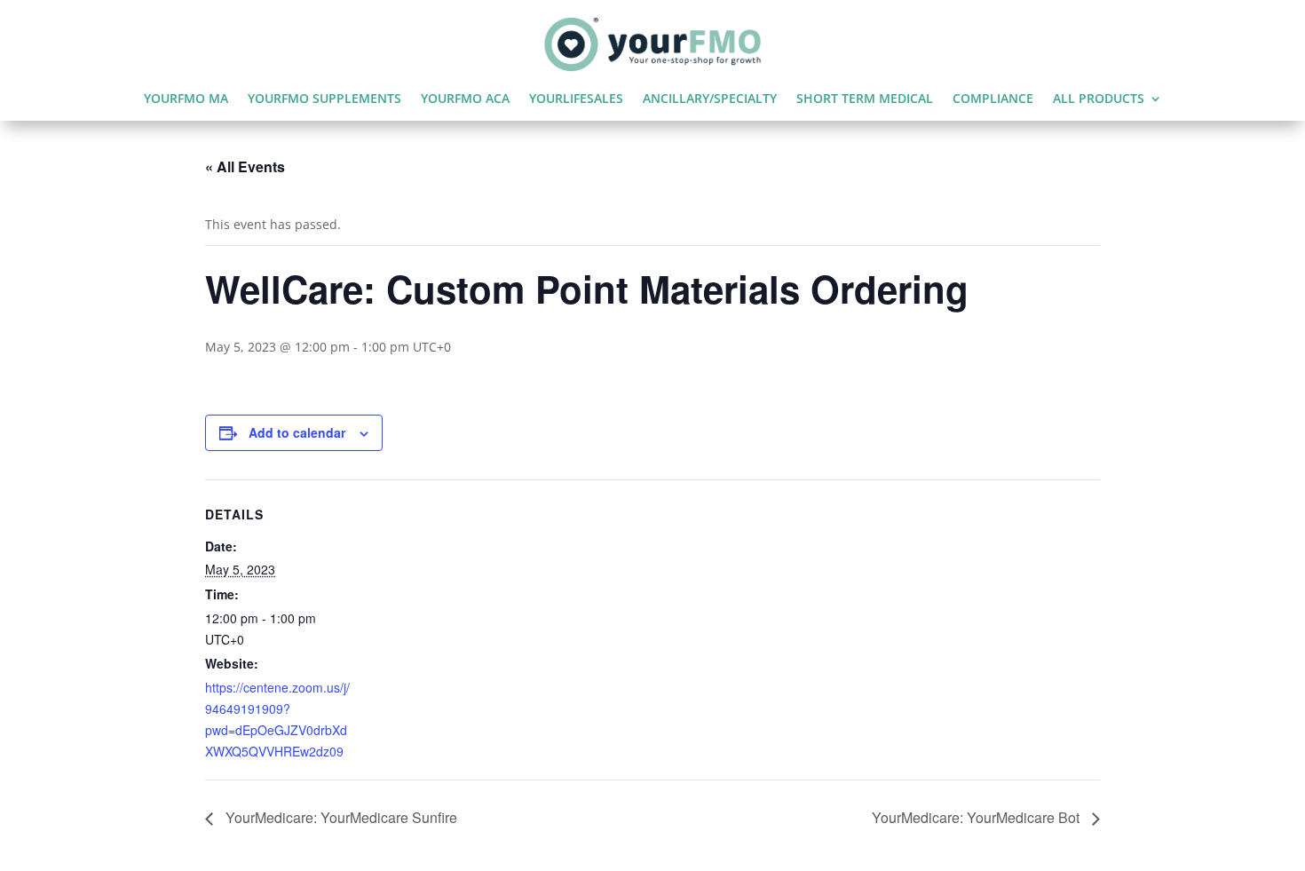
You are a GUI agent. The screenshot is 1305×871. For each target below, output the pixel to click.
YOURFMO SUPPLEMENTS (324, 99)
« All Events (245, 166)
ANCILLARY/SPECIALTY (710, 99)
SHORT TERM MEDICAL (864, 99)
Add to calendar (297, 432)
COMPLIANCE (993, 99)
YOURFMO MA (186, 99)
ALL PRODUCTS (1098, 99)
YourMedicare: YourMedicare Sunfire (339, 817)
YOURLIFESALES (576, 99)
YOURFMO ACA (465, 99)
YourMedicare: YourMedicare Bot (977, 817)
